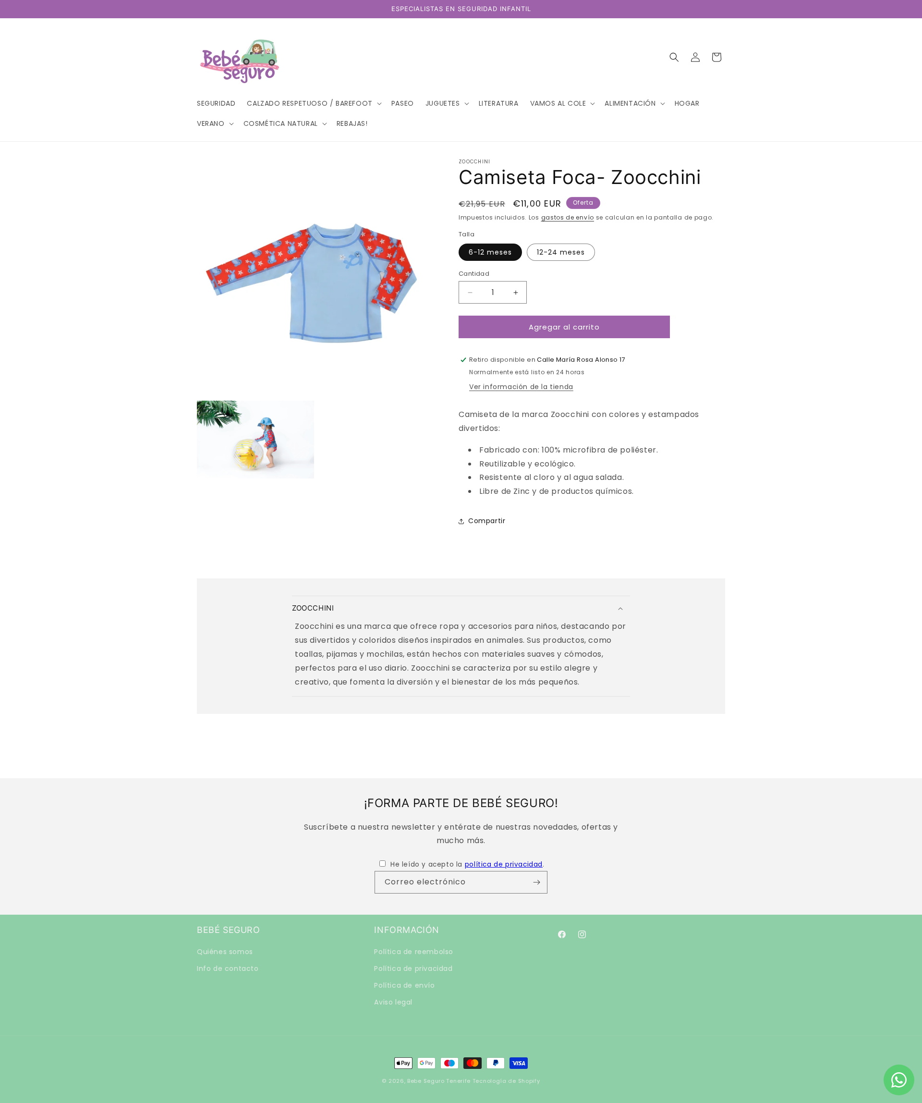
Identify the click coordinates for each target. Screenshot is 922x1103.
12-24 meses (561, 252)
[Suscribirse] (536, 882)
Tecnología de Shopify (506, 1081)
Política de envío (404, 985)
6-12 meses (490, 252)
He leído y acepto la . (467, 864)
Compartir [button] (486, 521)
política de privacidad (504, 864)
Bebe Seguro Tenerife (439, 1081)
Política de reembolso (413, 951)
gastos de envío (567, 217)
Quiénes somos (225, 951)
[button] (313, 103)
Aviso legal (393, 1002)
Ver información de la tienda (521, 387)
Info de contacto (228, 968)
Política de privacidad (413, 968)
